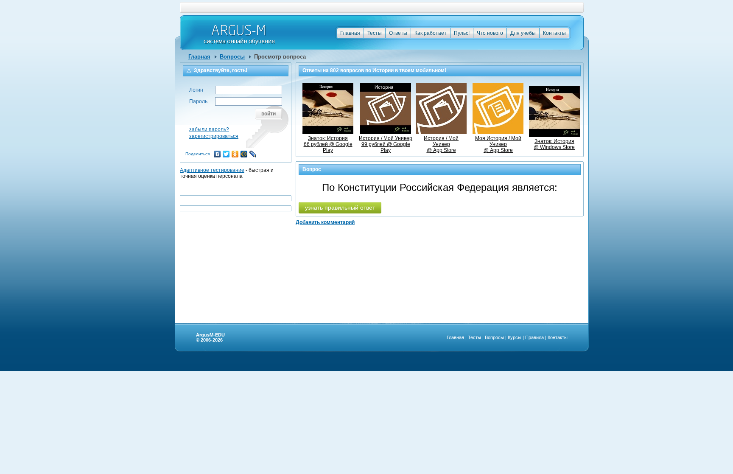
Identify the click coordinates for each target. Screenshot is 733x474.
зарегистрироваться (213, 136)
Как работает (430, 33)
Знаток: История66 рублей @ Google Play (328, 144)
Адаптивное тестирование (212, 170)
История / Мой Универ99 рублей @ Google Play (385, 144)
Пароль (198, 101)
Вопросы (232, 56)
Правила (534, 337)
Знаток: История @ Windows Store (554, 144)
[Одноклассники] (235, 154)
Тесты (374, 33)
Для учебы (523, 33)
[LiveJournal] (253, 154)
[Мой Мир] (244, 154)
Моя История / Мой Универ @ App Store (498, 144)
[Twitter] (226, 154)
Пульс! (462, 33)
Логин (196, 90)
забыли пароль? (209, 129)
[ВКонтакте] (217, 154)
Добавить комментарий (325, 222)
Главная (350, 33)
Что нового (490, 33)
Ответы (398, 33)
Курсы (514, 337)
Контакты (554, 33)
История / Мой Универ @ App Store (441, 144)
